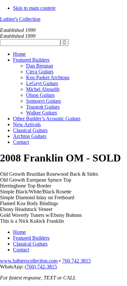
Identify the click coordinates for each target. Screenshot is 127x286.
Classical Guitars (30, 244)
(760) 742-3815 (41, 266)
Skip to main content (34, 8)
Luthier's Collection (20, 19)
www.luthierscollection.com (29, 260)
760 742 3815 (76, 260)
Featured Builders (31, 238)
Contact (21, 249)
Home (19, 232)
